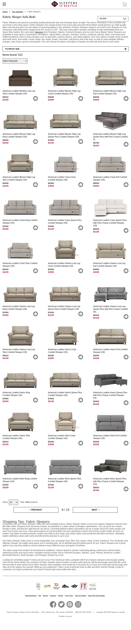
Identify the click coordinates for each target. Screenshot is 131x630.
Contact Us (53, 595)
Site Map (60, 595)
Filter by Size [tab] (12, 49)
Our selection (17, 12)
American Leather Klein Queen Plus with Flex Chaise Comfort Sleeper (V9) (109, 481)
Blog (40, 595)
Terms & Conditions (80, 595)
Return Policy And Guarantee (96, 595)
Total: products (29, 502)
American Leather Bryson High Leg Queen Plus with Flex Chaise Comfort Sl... (110, 137)
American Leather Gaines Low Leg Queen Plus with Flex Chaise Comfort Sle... (110, 309)
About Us (45, 595)
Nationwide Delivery (31, 595)
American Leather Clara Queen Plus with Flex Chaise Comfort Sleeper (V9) (110, 223)
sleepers (39, 32)
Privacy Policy (69, 595)
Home (5, 12)
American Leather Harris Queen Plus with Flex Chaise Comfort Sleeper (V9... (110, 395)
